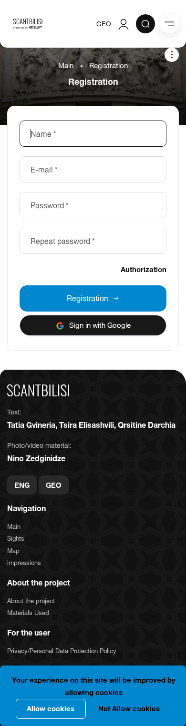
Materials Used (28, 612)
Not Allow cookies (129, 708)
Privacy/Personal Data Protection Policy (61, 651)
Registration (87, 298)
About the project (31, 601)
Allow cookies (50, 708)
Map (13, 551)
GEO (103, 24)
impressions (24, 562)
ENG (22, 485)
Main (65, 65)
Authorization (143, 269)
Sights (15, 538)
